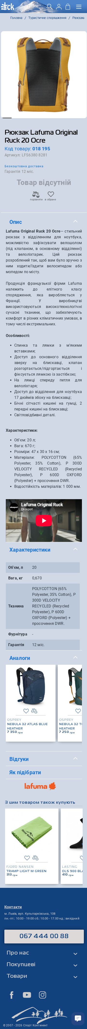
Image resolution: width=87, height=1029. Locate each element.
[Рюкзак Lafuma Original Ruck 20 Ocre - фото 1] (44, 74)
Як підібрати (25, 772)
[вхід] (59, 8)
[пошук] (50, 8)
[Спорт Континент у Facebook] (11, 995)
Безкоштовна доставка (24, 166)
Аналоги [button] (19, 658)
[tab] (44, 222)
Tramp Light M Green (27, 871)
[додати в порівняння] (34, 711)
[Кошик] (68, 8)
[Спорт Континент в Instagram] (42, 995)
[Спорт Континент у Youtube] (27, 995)
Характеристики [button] (29, 550)
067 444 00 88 (44, 936)
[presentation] (77, 695)
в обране (50, 199)
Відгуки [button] (19, 759)
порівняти (36, 199)
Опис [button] (15, 222)
